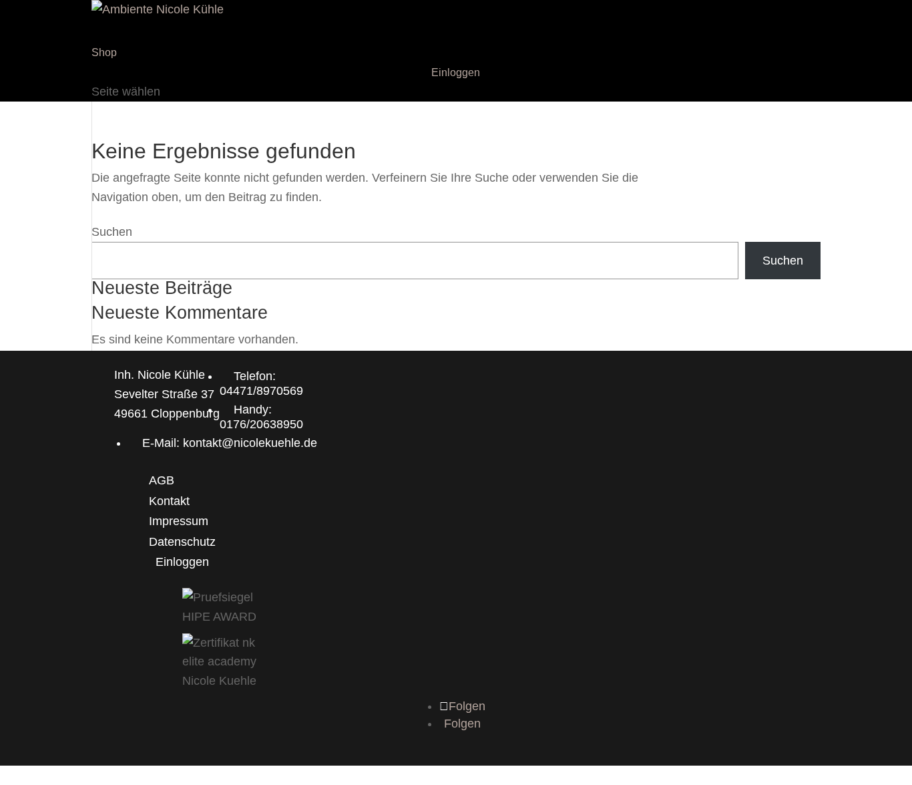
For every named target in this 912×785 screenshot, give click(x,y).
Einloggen (455, 72)
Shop (104, 52)
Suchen (111, 232)
